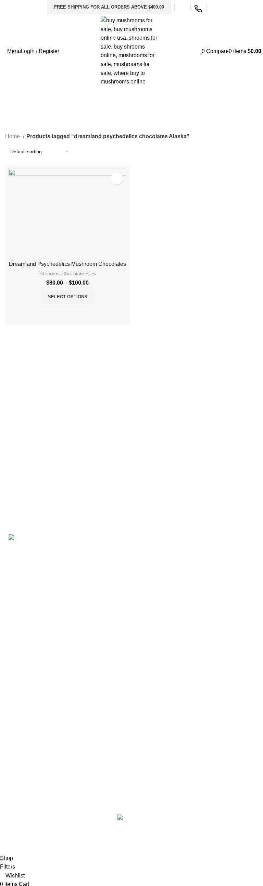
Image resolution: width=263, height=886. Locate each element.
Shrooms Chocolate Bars (67, 273)
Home (13, 136)
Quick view (76, 312)
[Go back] (13, 110)
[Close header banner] (8, 836)
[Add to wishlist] (117, 178)
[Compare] (58, 312)
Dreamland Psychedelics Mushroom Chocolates (67, 264)
